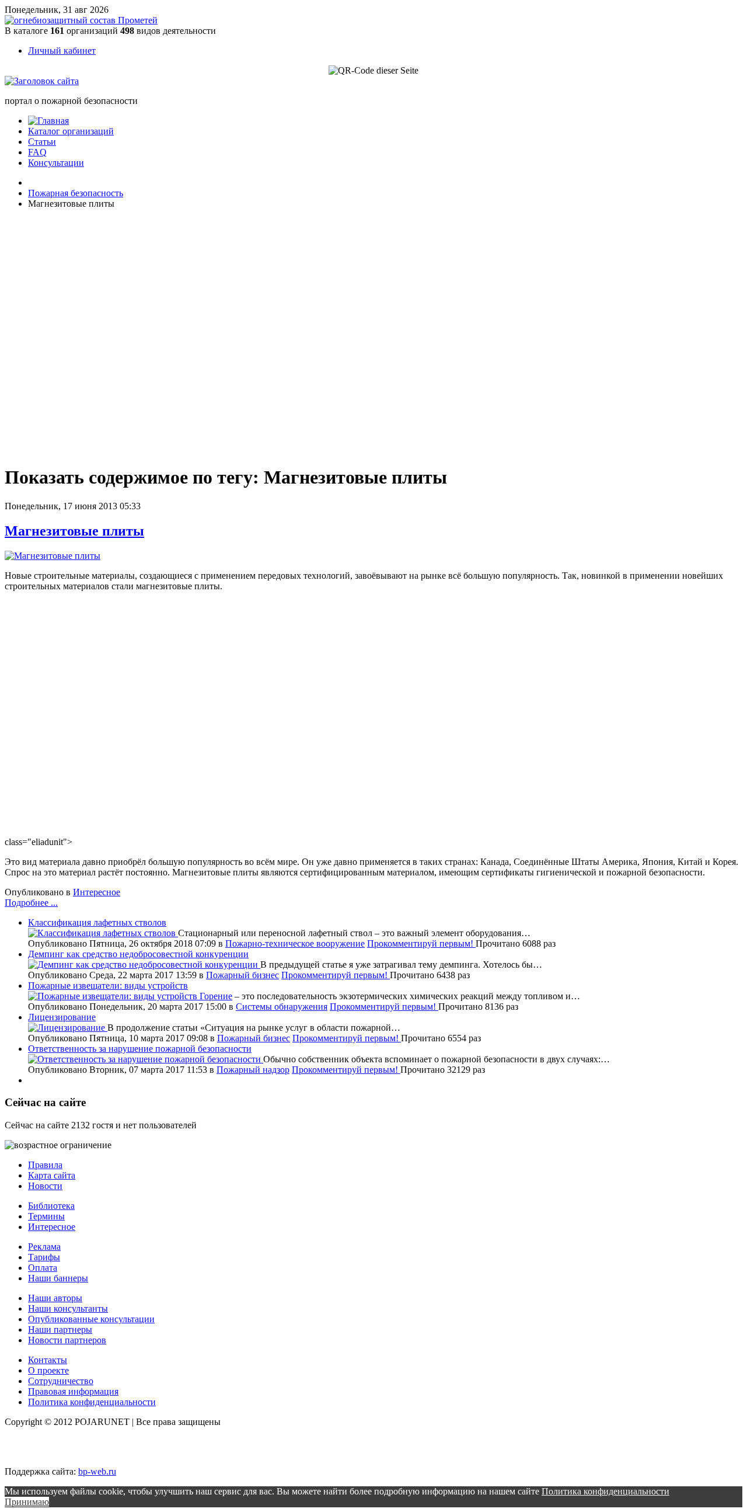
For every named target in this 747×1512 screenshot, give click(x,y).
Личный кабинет (62, 50)
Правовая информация (73, 1391)
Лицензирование (62, 1017)
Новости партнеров (67, 1340)
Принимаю (27, 1502)
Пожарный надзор (253, 1070)
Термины (46, 1216)
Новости (45, 1186)
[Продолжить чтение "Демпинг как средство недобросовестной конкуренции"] (144, 964)
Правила (45, 1165)
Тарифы (44, 1257)
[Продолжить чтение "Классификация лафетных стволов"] (103, 933)
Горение (216, 996)
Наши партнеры (60, 1329)
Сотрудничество (60, 1381)
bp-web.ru (97, 1471)
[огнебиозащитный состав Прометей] (81, 20)
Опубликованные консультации (91, 1319)
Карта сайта (51, 1175)
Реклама (44, 1247)
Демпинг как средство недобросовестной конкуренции (138, 954)
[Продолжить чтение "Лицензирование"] (67, 1028)
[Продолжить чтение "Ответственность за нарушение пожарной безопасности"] (145, 1059)
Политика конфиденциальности (92, 1402)
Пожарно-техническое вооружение (295, 943)
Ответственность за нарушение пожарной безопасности (140, 1049)
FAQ (37, 152)
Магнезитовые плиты (74, 530)
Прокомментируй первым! (421, 943)
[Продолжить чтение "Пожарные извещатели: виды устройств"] (114, 996)
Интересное (96, 892)
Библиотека (51, 1206)
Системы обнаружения (281, 1007)
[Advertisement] (75, 335)
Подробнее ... (31, 903)
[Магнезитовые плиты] (52, 556)
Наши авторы (55, 1298)
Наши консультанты (68, 1308)
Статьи (42, 142)
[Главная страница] (48, 121)
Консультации (56, 163)
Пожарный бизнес (242, 975)
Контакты (47, 1360)
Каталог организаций (71, 131)
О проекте (48, 1370)
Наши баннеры (58, 1278)
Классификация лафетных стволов (97, 922)
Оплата (42, 1268)
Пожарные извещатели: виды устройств (108, 985)
